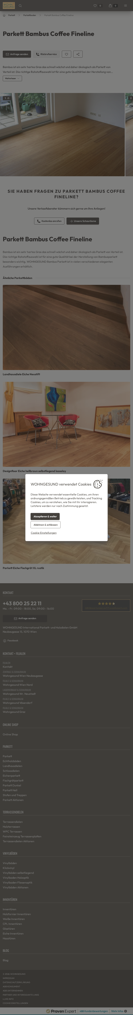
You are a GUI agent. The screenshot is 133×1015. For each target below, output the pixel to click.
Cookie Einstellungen (44, 532)
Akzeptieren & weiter (45, 516)
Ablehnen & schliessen (46, 524)
